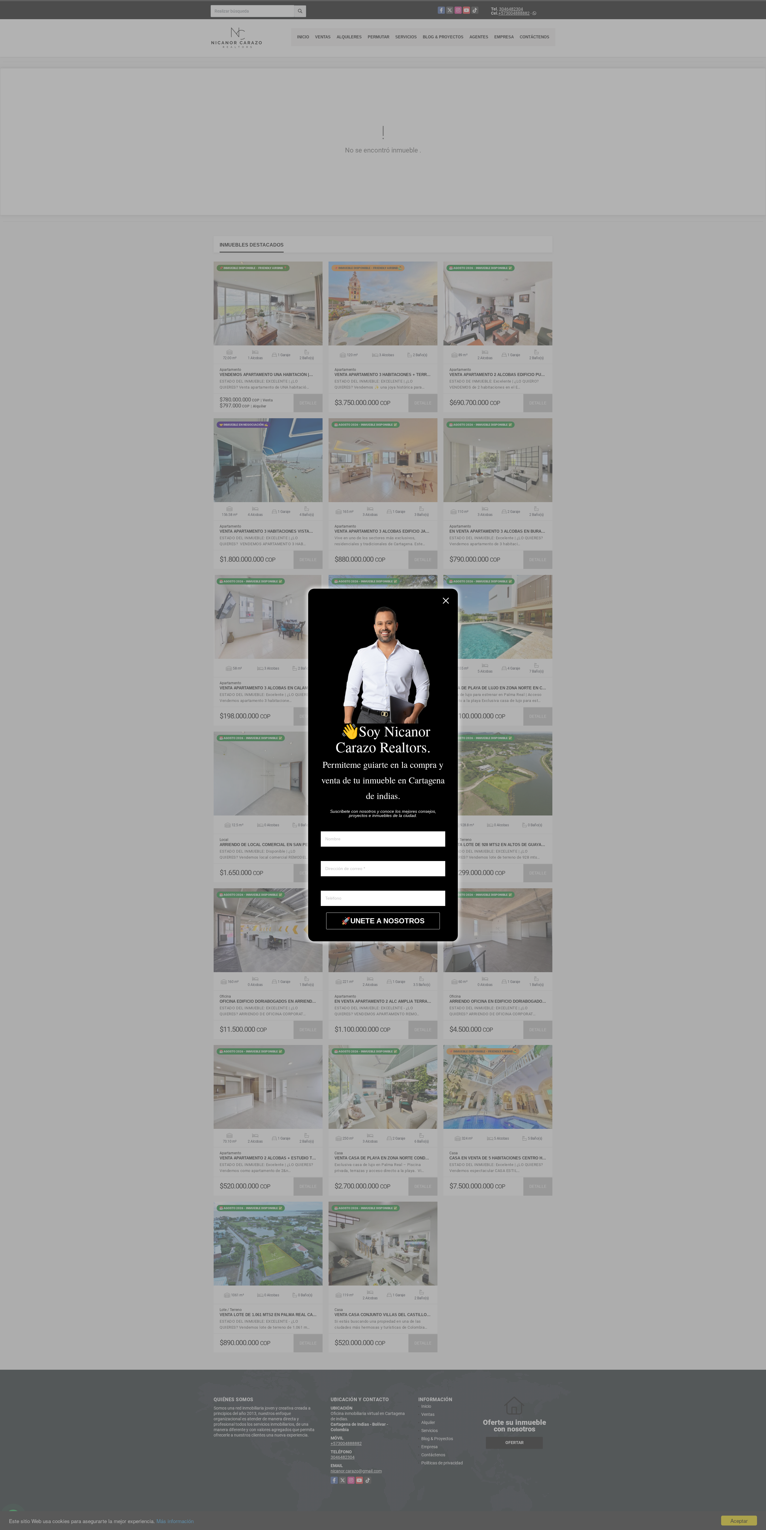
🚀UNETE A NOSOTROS (383, 921)
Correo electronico (337, 855)
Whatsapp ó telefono (339, 885)
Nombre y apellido (337, 826)
